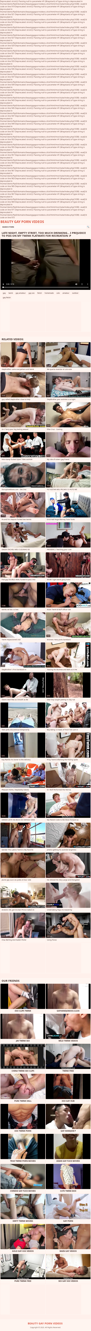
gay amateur (21, 293)
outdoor (75, 293)
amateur (66, 293)
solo (58, 293)
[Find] (88, 227)
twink (11, 293)
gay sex (31, 293)
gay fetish (7, 297)
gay (4, 293)
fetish (39, 293)
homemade (49, 293)
